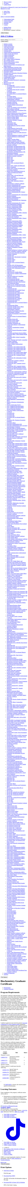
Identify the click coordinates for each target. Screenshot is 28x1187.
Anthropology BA (11, 122)
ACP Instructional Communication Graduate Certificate (15, 101)
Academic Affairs (6, 1107)
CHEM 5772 (4, 1060)
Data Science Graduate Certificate (15, 393)
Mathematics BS (11, 645)
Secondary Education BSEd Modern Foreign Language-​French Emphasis (16, 889)
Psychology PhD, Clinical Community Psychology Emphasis (16, 835)
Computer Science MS (12, 322)
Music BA (9, 698)
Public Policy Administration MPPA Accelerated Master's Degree (16, 859)
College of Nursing (8, 56)
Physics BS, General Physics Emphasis (16, 797)
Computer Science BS (12, 319)
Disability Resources (9, 1150)
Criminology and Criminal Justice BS (16, 346)
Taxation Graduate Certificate (14, 955)
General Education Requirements (12, 52)
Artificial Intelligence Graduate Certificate (17, 135)
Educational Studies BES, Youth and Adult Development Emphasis (16, 481)
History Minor (10, 572)
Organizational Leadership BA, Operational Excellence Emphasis (15, 770)
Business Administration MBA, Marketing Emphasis (14, 232)
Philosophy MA (11, 779)
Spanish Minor (10, 919)
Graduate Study (7, 22)
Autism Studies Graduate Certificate (15, 142)
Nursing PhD (10, 745)
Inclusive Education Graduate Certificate (17, 580)
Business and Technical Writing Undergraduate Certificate (14, 245)
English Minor (10, 511)
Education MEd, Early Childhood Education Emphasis (15, 434)
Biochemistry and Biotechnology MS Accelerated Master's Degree (16, 149)
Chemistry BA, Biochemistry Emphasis (16, 257)
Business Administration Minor (14, 240)
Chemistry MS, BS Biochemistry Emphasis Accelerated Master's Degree (16, 266)
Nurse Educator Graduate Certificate (16, 714)
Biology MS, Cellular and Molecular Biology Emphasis (16, 166)
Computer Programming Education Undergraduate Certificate (15, 311)
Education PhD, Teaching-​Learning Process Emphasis (15, 466)
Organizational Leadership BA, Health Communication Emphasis (16, 765)
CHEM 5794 (5, 1070)
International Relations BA (13, 606)
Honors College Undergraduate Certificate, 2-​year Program (14, 575)
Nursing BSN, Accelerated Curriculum (16, 720)
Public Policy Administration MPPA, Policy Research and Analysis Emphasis (16, 873)
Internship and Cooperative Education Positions (15, 73)
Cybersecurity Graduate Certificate (15, 360)
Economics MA (11, 416)
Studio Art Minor (11, 944)
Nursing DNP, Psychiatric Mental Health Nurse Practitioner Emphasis (17, 740)
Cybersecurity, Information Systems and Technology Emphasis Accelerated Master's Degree (16, 374)
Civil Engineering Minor (13, 283)
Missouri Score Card (9, 82)
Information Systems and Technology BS (17, 584)
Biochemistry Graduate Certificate (15, 154)
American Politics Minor (13, 117)
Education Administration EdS (14, 424)
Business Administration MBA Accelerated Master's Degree (14, 207)
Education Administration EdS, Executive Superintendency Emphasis (17, 426)
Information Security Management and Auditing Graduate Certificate (16, 582)
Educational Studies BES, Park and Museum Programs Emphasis (15, 478)
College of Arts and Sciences (11, 53)
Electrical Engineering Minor (14, 487)
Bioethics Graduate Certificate (14, 156)
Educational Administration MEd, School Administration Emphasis (17, 469)
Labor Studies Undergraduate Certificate (17, 619)
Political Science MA (12, 807)
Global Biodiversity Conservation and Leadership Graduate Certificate (16, 548)
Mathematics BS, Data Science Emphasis (17, 646)
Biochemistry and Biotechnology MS (16, 147)
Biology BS (10, 158)
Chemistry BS (10, 258)
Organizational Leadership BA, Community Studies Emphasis (14, 749)
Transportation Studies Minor (14, 962)
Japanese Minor (11, 615)
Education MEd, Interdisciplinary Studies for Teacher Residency (17, 445)
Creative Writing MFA (12, 342)
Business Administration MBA (14, 205)
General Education (8, 20)
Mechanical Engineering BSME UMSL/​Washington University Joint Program (17, 661)
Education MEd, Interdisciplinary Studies (17, 443)
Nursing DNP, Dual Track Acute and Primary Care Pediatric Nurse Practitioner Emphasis (17, 730)
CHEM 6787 (5, 1074)
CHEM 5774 (4, 1062)
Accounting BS (10, 85)
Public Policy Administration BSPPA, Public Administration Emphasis (16, 852)
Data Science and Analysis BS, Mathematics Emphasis (14, 386)
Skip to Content (7, 2)
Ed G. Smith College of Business (12, 59)
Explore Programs (8, 45)
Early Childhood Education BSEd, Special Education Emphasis (15, 408)
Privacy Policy (7, 1153)
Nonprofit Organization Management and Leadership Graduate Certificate (17, 712)
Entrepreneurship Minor (13, 516)
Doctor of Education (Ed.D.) (14, 404)
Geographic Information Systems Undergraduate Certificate (15, 541)
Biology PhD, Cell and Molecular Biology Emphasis (15, 176)
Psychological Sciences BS (13, 826)
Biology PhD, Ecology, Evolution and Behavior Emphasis (16, 178)
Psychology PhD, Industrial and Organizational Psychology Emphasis (16, 838)
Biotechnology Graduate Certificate (15, 183)
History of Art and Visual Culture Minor (17, 573)
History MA (10, 566)
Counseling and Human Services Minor (16, 333)
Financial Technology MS (13, 528)
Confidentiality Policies (9, 77)
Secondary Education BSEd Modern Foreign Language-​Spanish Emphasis (16, 892)
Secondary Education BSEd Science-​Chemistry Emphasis (16, 897)
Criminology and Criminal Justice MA (16, 348)
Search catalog (4, 39)
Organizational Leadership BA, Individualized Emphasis (14, 767)
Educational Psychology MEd (14, 471)
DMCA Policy (7, 1151)
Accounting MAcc (11, 92)
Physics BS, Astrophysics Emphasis (15, 792)
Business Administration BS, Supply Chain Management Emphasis (16, 203)
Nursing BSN (10, 716)
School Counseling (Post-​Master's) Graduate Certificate (15, 879)
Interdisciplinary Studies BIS (14, 601)
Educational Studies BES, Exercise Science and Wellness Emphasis (15, 476)
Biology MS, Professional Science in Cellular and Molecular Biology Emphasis (16, 173)
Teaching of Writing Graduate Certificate (17, 959)
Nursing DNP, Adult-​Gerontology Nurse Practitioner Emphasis (17, 726)
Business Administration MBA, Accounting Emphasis (14, 210)
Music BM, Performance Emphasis (15, 707)
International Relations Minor (14, 608)
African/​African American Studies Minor (17, 116)
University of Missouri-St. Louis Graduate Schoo (14, 1023)
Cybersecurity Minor (12, 362)
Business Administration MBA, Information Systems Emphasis (14, 221)
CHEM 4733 (5, 1072)
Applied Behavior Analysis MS (14, 128)
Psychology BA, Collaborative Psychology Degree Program (14, 828)
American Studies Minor (13, 118)
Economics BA (10, 413)
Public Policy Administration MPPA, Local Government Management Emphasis (16, 865)
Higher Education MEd (12, 555)
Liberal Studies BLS (12, 623)
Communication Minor (12, 305)
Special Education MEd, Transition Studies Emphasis (15, 926)
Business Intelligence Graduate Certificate (17, 250)
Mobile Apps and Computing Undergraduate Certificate (14, 671)
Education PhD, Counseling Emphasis (16, 458)
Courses (6, 24)
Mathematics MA (11, 651)
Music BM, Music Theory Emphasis (16, 706)
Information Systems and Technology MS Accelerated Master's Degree (17, 593)
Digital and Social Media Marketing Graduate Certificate (15, 397)
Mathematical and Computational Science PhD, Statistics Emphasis (17, 639)
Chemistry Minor (11, 259)
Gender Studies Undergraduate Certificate (17, 539)
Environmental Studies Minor (14, 521)
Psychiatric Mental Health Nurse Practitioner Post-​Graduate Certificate (16, 823)
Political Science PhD (12, 812)
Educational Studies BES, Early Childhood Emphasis (14, 473)
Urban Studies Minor (12, 967)
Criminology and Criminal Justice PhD (16, 353)
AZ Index (6, 3)
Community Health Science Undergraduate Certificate (13, 308)
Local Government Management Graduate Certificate (15, 625)
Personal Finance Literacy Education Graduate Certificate (16, 776)
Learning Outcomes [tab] (8, 989)
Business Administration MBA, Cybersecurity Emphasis (14, 216)
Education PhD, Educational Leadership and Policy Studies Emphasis (17, 460)
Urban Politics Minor (12, 966)
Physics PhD (10, 801)
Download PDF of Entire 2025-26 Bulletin (14, 1182)
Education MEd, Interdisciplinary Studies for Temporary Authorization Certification (17, 448)
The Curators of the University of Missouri (14, 1149)
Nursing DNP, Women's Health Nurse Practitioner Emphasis (16, 743)
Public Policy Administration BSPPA (16, 847)
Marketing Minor (11, 631)
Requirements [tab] (7, 987)
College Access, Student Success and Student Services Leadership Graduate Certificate (16, 286)
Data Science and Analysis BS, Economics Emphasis (14, 383)
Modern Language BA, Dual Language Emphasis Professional (16, 679)
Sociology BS (10, 916)
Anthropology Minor (12, 124)
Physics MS (10, 800)
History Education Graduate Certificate (16, 565)
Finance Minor (10, 526)
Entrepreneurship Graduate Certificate (16, 515)
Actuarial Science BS (12, 103)
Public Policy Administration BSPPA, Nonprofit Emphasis (16, 849)
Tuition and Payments (9, 78)
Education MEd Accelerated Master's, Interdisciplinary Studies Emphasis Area (16, 429)
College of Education (9, 55)
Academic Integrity (8, 74)
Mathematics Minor (11, 658)
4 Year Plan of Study (9, 48)
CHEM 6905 (5, 1078)
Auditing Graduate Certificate (14, 140)
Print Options (4, 977)
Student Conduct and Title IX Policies (13, 75)
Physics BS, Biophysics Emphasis (15, 793)
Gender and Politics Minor (13, 534)
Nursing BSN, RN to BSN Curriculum (16, 721)
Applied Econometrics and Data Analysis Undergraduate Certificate (17, 130)
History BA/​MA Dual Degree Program (16, 564)
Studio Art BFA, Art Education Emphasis (17, 937)
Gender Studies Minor (12, 537)
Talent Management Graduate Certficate (16, 953)
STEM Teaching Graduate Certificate (16, 933)
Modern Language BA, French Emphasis (17, 681)
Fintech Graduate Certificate (14, 532)
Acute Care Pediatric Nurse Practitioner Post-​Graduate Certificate (16, 108)
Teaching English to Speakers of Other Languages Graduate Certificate (16, 957)
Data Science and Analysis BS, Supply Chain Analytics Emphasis (16, 391)
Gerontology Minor (11, 546)
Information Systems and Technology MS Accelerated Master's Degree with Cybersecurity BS (17, 597)
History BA (10, 559)
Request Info (7, 12)
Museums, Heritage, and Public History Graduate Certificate (16, 696)
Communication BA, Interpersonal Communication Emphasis (15, 293)
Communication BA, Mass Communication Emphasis (13, 296)
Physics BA (10, 790)
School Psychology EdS (13, 882)
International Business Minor (14, 605)
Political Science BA (12, 805)
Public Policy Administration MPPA (16, 857)
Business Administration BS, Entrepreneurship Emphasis (14, 190)
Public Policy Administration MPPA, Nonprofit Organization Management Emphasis (16, 869)
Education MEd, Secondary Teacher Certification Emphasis (16, 452)
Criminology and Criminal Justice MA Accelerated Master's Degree (16, 350)
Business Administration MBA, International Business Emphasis (15, 224)
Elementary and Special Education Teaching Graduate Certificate (15, 490)
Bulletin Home (7, 27)
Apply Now (7, 11)
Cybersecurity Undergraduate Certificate (17, 371)
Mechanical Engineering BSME (15, 659)
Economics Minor (11, 422)
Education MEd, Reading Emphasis (15, 450)
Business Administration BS (14, 185)
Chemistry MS (10, 261)
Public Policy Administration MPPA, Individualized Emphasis (16, 861)
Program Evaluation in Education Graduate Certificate (15, 820)
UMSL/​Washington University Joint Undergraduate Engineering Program (13, 68)
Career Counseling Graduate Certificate (16, 251)
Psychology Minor (11, 833)
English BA (10, 508)
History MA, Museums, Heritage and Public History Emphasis (16, 570)
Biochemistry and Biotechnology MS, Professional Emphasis (16, 152)
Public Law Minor (11, 846)
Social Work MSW (11, 913)
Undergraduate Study (9, 19)
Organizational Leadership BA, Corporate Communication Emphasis (16, 756)
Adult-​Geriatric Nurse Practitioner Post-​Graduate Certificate (16, 111)
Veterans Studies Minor (12, 969)
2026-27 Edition (7, 36)
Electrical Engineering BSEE (14, 483)
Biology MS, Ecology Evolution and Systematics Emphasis (16, 169)
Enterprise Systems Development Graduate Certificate (15, 513)
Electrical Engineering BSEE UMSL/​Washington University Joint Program (16, 485)
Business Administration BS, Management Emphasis (14, 198)
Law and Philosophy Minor (13, 622)
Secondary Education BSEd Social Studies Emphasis (15, 903)
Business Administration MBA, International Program (14, 227)
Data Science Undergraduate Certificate (16, 395)
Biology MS (10, 161)
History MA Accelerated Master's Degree (17, 568)
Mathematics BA (11, 641)
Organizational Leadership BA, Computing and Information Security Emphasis (16, 753)
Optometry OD (10, 746)
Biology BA (10, 157)
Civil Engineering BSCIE (13, 279)
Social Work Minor (11, 912)
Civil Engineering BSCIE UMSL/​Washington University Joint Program (16, 281)
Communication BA (12, 288)
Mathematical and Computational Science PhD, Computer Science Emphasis (17, 633)
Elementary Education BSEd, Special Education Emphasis (16, 498)
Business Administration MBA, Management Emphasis (14, 230)
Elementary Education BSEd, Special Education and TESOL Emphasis (16, 495)
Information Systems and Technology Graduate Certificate (16, 586)
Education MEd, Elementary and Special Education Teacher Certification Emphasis (17, 438)
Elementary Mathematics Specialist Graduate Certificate (15, 503)
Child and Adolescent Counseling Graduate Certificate (15, 277)
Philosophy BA (10, 778)
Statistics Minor (10, 931)
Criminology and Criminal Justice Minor (17, 352)
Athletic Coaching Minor (13, 139)
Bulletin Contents (8, 44)
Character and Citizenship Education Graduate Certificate (16, 253)
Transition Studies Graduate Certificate (16, 960)
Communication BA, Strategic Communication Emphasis (14, 299)
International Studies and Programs (12, 70)
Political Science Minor (12, 811)
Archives (6, 974)
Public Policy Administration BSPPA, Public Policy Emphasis (16, 855)
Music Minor (10, 709)
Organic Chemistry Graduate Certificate (16, 747)
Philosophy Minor (11, 783)
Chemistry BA (10, 255)
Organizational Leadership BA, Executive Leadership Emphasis (15, 762)
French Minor (10, 533)
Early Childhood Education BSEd (15, 406)
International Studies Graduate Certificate (17, 609)
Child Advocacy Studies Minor (14, 272)
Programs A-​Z (7, 84)
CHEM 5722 (4, 1057)
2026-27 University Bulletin (7, 16)
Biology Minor (10, 160)
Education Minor (11, 457)
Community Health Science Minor (15, 306)
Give (5, 14)
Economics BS (10, 414)
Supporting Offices (8, 71)
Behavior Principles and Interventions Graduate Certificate (16, 144)
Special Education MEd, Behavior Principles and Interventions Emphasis (16, 921)
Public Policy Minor (12, 875)
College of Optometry (9, 57)
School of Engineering (9, 63)
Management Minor (12, 627)
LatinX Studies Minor (12, 620)
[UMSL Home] (9, 1106)
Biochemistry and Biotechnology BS (16, 146)
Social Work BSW (11, 911)
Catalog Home (7, 4)
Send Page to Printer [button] (9, 1170)
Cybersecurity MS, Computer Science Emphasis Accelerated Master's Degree (16, 366)
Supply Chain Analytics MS (14, 945)
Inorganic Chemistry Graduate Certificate (17, 599)
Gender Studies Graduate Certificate (16, 536)
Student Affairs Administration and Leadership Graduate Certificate (15, 935)
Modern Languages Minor (13, 691)
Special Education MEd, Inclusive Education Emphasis (15, 924)
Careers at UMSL (8, 1154)
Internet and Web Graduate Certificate (16, 611)
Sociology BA (10, 915)
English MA (10, 510)
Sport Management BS (12, 929)
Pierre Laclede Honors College (11, 62)
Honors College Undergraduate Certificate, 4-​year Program (14, 578)
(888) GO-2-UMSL (19, 1111)
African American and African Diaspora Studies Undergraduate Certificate (16, 113)
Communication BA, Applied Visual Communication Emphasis (16, 290)
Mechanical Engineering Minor (14, 663)
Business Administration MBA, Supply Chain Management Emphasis (16, 238)
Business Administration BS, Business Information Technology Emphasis (16, 187)
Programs (6, 23)
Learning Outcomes (8, 49)
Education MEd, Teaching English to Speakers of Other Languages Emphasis (16, 455)
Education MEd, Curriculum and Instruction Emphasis (15, 431)
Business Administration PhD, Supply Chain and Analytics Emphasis (16, 242)
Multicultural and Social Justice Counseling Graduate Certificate (15, 693)
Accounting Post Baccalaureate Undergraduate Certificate (14, 98)
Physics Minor (10, 799)
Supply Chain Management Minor (15, 952)
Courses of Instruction (9, 973)
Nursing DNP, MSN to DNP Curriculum (17, 735)
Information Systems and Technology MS (17, 591)
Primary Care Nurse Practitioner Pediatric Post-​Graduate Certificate (17, 814)
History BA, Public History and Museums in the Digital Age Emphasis (16, 561)
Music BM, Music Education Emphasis (16, 705)
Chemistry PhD (10, 270)
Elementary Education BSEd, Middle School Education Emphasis (16, 492)
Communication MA (12, 301)
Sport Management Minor (13, 930)
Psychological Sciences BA (13, 825)
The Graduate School (9, 60)
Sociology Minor (11, 917)
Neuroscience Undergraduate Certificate (17, 710)
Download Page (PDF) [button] (9, 1175)
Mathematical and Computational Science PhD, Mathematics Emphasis (17, 636)
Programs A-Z (7, 28)
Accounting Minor (11, 96)
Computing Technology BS (13, 323)
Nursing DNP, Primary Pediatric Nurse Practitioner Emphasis (16, 737)
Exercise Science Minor (13, 522)
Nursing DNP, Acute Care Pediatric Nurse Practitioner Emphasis (15, 723)
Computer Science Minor (13, 320)
